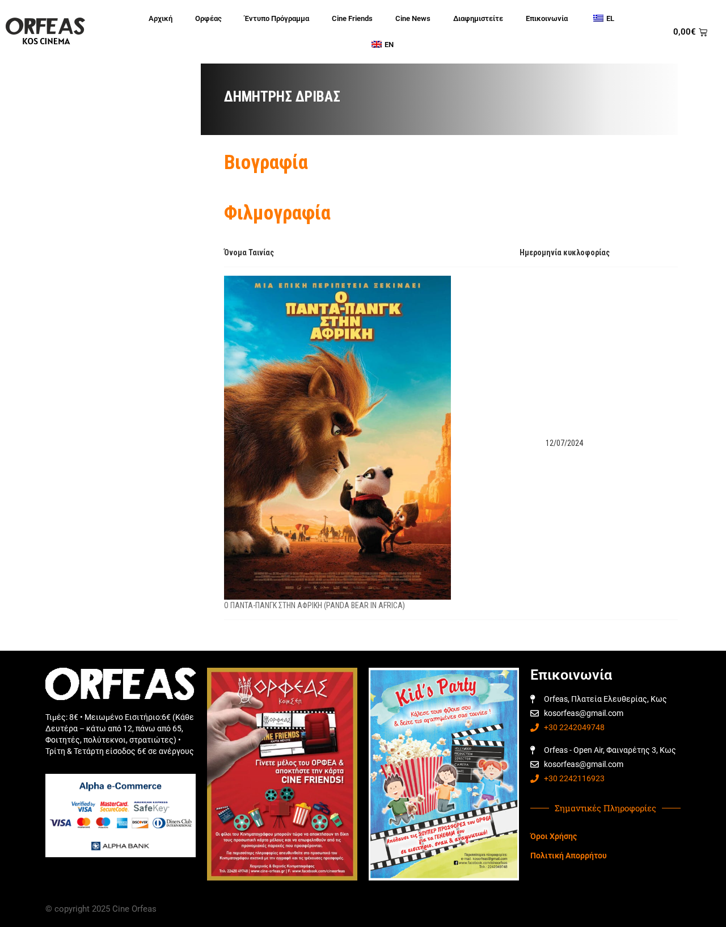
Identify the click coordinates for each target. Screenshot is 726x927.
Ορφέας (208, 18)
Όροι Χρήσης (553, 836)
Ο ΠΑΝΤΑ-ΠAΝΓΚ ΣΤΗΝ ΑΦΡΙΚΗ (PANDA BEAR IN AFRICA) (314, 605)
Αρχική (160, 18)
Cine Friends (352, 18)
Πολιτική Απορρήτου (568, 855)
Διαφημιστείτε (478, 18)
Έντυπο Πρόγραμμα (276, 18)
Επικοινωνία (547, 18)
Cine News (412, 18)
